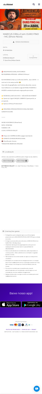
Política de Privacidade (13, 329)
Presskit (34, 329)
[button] (39, 4)
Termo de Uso (26, 329)
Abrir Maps (21, 161)
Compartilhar (33, 57)
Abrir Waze (7, 161)
